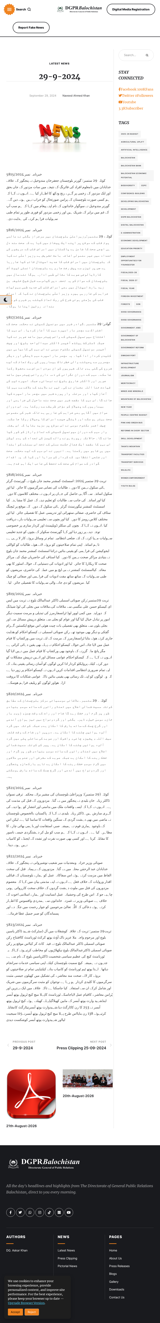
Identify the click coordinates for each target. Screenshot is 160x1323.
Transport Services (132, 462)
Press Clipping (67, 1258)
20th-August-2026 (78, 1096)
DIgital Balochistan (132, 225)
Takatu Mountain (130, 446)
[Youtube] (69, 1212)
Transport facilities (132, 454)
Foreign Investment (132, 296)
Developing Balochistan (135, 201)
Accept (15, 1312)
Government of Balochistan (129, 338)
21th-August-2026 (21, 1126)
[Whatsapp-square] (59, 1212)
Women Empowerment (133, 478)
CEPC (144, 185)
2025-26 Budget (129, 134)
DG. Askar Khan (17, 1250)
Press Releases (119, 1266)
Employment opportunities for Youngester (131, 260)
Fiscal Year (127, 288)
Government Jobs (131, 328)
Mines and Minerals (132, 391)
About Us (115, 1258)
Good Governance (131, 312)
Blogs (113, 1273)
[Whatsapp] (30, 1212)
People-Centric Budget (134, 415)
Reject (32, 1312)
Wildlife (126, 470)
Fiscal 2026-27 (129, 280)
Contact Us (116, 1297)
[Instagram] (39, 1212)
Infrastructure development (130, 365)
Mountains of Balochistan (136, 399)
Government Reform (132, 347)
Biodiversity (128, 185)
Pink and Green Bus (131, 423)
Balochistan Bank (131, 166)
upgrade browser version (26, 1303)
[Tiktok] (49, 1212)
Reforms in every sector (135, 431)
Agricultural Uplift (132, 142)
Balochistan (128, 158)
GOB (138, 304)
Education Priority (131, 248)
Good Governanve (131, 320)
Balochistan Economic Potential (134, 175)
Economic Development (134, 240)
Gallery (114, 1281)
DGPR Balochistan (131, 217)
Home (113, 1250)
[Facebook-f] (10, 1212)
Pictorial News (67, 1266)
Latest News (59, 63)
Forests (125, 304)
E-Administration (130, 233)
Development (128, 209)
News (63, 1237)
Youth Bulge (128, 486)
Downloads (116, 1289)
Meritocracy (128, 383)
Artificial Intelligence (134, 150)
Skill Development (131, 438)
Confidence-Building (133, 193)
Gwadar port (128, 355)
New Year (126, 407)
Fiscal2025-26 (129, 272)
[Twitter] (20, 1212)
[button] (9, 9)
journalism (127, 375)
